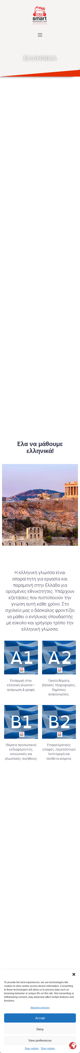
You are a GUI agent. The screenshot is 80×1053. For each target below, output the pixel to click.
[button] (74, 974)
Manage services (40, 1007)
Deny (40, 1029)
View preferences (40, 1040)
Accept (40, 1018)
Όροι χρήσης (32, 1048)
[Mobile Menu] (40, 35)
